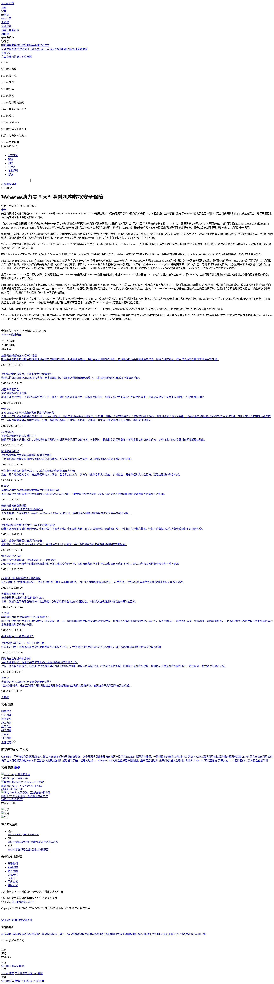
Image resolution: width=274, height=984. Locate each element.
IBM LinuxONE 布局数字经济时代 (27, 412)
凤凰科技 (37, 934)
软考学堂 (44, 45)
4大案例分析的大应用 (21, 578)
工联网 (126, 934)
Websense (6, 334)
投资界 (184, 934)
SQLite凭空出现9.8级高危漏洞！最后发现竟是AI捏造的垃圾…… (62, 760)
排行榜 (20, 45)
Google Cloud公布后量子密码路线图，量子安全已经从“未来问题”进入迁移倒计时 (143, 760)
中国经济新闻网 (106, 934)
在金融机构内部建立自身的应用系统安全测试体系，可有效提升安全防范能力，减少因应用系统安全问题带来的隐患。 (67, 459)
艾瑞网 (75, 934)
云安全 (15, 389)
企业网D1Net (173, 934)
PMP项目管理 (69, 49)
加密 (3, 389)
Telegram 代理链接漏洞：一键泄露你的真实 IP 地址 (154, 756)
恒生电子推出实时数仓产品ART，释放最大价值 (38, 470)
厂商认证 (50, 49)
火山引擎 (201, 934)
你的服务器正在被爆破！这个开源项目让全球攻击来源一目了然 (90, 756)
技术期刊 (13, 170)
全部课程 (6, 49)
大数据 (5, 594)
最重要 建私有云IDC (22, 597)
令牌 (8, 389)
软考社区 (6, 18)
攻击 (13, 505)
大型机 (5, 613)
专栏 (24, 56)
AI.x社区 (53, 842)
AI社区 (11, 167)
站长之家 (84, 934)
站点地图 (13, 871)
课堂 (19, 56)
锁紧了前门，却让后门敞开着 (22, 643)
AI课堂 (5, 34)
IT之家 (118, 934)
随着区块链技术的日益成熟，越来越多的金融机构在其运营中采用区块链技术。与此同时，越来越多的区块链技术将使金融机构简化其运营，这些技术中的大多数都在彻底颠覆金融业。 (104, 439)
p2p (12, 432)
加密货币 (6, 556)
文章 (3, 56)
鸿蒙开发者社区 (10, 30)
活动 (10, 174)
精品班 (5, 14)
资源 (8, 56)
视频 (10, 159)
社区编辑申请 (8, 184)
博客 (3, 7)
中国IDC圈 (160, 934)
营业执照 (6, 920)
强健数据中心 (8, 636)
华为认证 (39, 49)
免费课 (5, 22)
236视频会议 (147, 934)
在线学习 (6, 53)
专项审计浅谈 (19, 355)
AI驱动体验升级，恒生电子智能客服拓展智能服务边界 (39, 662)
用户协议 (13, 881)
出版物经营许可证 (22, 920)
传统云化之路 (14, 393)
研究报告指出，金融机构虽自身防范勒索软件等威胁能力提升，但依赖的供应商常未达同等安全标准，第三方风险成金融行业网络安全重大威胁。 (82, 647)
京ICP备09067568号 (23, 902)
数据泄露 (21, 505)
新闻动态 (13, 867)
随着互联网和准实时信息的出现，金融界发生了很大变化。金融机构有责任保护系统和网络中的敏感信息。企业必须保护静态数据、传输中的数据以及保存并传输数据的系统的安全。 (102, 528)
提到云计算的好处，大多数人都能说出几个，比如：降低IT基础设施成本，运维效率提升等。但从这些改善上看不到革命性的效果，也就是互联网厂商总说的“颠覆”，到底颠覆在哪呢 (102, 397)
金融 (7, 432)
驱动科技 (47, 934)
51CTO (11, 834)
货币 (19, 556)
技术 (16, 451)
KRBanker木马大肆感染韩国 (22, 509)
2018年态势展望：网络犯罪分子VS (28, 560)
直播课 (35, 45)
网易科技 (27, 934)
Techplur (34, 834)
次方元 (192, 934)
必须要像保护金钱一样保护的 (28, 525)
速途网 (93, 934)
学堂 (3, 11)
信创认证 (29, 49)
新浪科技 (6, 934)
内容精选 (13, 155)
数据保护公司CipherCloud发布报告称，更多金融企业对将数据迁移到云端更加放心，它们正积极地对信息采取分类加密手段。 (71, 377)
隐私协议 (13, 885)
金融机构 (14, 594)
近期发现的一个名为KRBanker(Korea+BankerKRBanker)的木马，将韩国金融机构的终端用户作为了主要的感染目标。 (66, 513)
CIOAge (19, 834)
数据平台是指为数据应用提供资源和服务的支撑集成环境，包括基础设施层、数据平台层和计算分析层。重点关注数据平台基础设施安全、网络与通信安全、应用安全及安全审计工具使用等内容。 (110, 359)
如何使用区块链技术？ (19, 435)
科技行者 (57, 934)
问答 (13, 56)
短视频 (28, 45)
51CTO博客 (14, 842)
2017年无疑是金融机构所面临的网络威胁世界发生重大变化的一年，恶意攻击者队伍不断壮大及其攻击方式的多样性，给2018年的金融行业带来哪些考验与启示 (90, 563)
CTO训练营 (42, 849)
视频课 (5, 45)
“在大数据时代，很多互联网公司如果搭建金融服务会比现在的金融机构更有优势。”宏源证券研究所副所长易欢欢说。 (66, 685)
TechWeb (67, 934)
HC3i (27, 834)
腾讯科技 (16, 934)
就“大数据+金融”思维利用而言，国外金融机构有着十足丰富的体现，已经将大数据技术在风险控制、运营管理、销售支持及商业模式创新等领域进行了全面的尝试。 (93, 582)
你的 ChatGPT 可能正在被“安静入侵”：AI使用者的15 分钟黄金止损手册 (228, 760)
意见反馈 (13, 875)
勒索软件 (6, 505)
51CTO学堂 (14, 849)
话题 (10, 163)
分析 (21, 594)
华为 (8, 409)
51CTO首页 (7, 3)
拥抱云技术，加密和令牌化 (26, 374)
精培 (23, 849)
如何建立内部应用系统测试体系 (26, 455)
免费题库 (82, 49)
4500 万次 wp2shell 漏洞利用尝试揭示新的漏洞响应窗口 (213, 756)
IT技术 (58, 49)
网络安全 (6, 658)
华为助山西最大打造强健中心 (25, 617)
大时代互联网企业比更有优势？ (26, 681)
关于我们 (13, 863)
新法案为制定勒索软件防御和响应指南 (30, 490)
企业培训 (6, 26)
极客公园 (135, 934)
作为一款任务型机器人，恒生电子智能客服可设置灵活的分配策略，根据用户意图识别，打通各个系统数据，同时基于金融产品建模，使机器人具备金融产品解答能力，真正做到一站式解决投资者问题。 (114, 666)
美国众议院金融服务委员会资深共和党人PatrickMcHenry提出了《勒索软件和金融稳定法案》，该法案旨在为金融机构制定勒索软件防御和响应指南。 (83, 494)
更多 (17, 767)
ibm (3, 432)
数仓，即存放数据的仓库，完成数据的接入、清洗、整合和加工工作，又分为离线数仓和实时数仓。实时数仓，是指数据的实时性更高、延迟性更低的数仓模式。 (91, 474)
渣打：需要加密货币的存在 (21, 540)
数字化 (5, 486)
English (11, 878)
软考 (21, 49)
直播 (29, 56)
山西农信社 (22, 636)
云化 (3, 409)
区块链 (5, 451)
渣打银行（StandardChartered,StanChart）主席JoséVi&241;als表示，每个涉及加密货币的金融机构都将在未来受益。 (64, 544)
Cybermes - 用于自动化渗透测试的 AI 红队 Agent (28, 756)
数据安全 (16, 334)
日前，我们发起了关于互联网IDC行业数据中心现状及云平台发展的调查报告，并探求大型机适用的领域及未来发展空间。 (69, 601)
